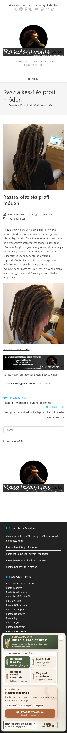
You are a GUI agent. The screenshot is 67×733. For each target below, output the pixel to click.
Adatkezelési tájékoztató (20, 583)
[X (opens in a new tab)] (15, 9)
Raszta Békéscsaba (17, 605)
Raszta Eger (12, 618)
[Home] (4, 105)
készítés (33, 383)
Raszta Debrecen (15, 613)
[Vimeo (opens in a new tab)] (42, 9)
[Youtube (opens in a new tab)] (37, 9)
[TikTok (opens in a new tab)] (52, 9)
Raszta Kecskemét (16, 631)
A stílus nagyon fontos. (16, 349)
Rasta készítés (16, 218)
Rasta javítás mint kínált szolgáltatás (27, 560)
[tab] (17, 662)
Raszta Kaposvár (15, 626)
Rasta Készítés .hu (19, 214)
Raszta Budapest (15, 609)
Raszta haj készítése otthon (21, 567)
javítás (24, 383)
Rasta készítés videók (18, 596)
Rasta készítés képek (18, 592)
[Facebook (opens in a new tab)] (21, 9)
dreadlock (14, 383)
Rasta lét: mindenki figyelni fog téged (27, 553)
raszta (48, 383)
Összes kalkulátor (47, 725)
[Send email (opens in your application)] (47, 9)
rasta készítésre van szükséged (25, 229)
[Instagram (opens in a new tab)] (31, 9)
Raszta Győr (13, 622)
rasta (41, 383)
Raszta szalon (14, 600)
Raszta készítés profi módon (40, 105)
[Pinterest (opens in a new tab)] (26, 9)
